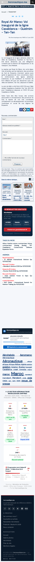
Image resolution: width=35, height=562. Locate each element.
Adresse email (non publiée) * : (11, 125)
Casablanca (6, 247)
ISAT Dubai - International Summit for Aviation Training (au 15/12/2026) (17, 283)
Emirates (22, 369)
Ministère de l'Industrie (20, 484)
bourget (29, 367)
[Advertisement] (15, 305)
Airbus (5, 243)
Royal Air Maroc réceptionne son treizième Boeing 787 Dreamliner (6, 196)
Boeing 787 (27, 245)
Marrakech (16, 378)
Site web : (5, 132)
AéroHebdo (7, 540)
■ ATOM (12, 559)
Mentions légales (9, 546)
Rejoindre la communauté (18, 347)
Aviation (10, 243)
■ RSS (5, 559)
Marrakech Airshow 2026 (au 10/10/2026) (17, 266)
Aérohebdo (9, 355)
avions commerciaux (20, 243)
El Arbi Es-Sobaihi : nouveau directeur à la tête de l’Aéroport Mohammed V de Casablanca (28, 197)
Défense (29, 247)
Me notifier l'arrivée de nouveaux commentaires (13, 159)
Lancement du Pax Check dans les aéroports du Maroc (17, 197)
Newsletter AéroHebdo (11, 522)
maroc (30, 370)
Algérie (23, 364)
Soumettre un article (10, 519)
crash (15, 369)
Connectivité (18, 247)
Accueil (4, 12)
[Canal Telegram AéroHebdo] (22, 508)
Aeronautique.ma (17, 2)
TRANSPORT (12, 12)
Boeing (16, 245)
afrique (29, 362)
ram (10, 381)
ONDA (5, 381)
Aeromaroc (26, 355)
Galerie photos (8, 538)
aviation (29, 364)
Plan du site (7, 543)
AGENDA (6, 255)
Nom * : (4, 119)
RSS (26, 509)
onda (24, 378)
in (9, 509)
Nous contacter (8, 527)
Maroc (17, 373)
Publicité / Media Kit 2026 (12, 524)
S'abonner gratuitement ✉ (17, 230)
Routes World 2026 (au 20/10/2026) (15, 271)
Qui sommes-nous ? (10, 516)
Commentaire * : (7, 138)
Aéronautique (8, 358)
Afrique (11, 364)
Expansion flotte (8, 249)
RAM (18, 381)
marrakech (28, 375)
